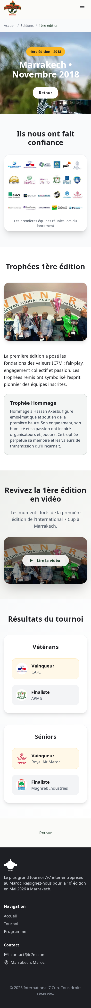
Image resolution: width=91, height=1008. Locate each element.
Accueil (10, 25)
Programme (15, 931)
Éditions (27, 25)
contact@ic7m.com (28, 954)
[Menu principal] (82, 8)
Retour (45, 92)
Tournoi (11, 923)
